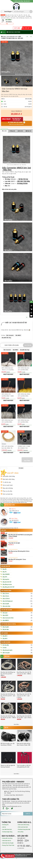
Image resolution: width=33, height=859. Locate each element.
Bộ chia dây (6, 645)
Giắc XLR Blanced (20, 18)
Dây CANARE (6, 574)
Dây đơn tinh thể (9, 15)
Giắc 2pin (5, 612)
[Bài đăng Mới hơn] (27, 36)
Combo (5, 647)
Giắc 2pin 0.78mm (5, 18)
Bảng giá (13, 131)
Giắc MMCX (28, 16)
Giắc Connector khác (8, 618)
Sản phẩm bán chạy (12, 36)
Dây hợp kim (6, 579)
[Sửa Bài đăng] (29, 330)
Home (4, 32)
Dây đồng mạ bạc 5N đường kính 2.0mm (18, 551)
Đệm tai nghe (6, 652)
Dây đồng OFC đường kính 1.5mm (17, 559)
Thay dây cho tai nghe (14, 543)
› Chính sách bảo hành (22, 827)
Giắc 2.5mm (7, 16)
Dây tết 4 (27, 18)
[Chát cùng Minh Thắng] (15, 512)
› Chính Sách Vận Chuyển (7, 843)
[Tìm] (31, 11)
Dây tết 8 (5, 638)
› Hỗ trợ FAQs (20, 831)
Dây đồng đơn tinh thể (8, 587)
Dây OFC (21, 15)
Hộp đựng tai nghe (7, 650)
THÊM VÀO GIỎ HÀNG (17, 123)
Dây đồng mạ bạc (7, 584)
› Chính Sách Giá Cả (6, 840)
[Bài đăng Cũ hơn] (31, 36)
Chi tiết (4, 131)
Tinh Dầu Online (17, 854)
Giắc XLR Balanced (8, 601)
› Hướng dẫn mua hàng (7, 838)
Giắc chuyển (6, 603)
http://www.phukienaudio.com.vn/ (19, 855)
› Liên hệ (4, 827)
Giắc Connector (21, 16)
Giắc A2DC (12, 18)
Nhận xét (29, 131)
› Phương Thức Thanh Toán (8, 845)
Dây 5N (25, 15)
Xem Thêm (27, 345)
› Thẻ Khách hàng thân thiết (23, 829)
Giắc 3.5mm (6, 596)
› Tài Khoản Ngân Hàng (7, 831)
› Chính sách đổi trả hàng (23, 824)
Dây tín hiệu (6, 629)
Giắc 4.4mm (14, 16)
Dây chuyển (6, 627)
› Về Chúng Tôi (5, 824)
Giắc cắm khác (6, 606)
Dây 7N (16, 15)
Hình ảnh (21, 131)
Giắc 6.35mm (6, 598)
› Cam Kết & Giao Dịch (7, 829)
